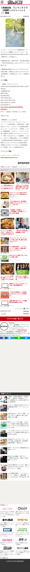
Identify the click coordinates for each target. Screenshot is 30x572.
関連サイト (4, 505)
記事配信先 (4, 558)
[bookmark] (26, 338)
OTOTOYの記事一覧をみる (15, 318)
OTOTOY (26, 16)
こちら (25, 331)
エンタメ (3, 314)
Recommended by (19, 308)
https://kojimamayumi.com (9, 157)
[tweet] (9, 338)
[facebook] (4, 338)
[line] (18, 338)
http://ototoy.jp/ (22, 330)
